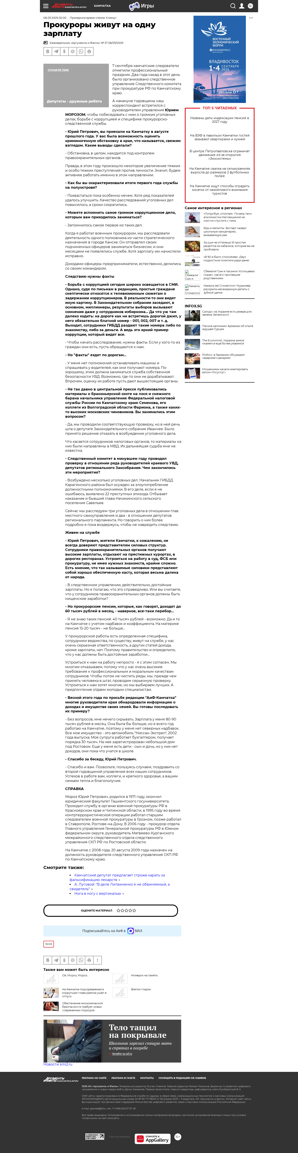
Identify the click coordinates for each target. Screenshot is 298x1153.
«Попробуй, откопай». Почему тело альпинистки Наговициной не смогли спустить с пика (228, 217)
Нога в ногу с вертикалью (97, 893)
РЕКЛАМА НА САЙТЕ (94, 1078)
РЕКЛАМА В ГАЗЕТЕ (123, 1078)
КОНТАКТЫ (147, 1078)
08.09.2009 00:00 (54, 17)
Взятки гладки (141, 989)
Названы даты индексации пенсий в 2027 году (219, 120)
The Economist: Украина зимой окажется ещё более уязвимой (223, 342)
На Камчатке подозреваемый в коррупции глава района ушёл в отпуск (84, 993)
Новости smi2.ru (57, 1064)
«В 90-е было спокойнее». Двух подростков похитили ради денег (227, 258)
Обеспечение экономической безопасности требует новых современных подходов (82, 1007)
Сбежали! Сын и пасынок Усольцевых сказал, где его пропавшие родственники (229, 275)
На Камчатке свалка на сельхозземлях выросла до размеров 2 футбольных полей (219, 172)
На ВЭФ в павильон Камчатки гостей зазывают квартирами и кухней (220, 137)
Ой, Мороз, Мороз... (75, 975)
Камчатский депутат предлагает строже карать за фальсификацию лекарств (117, 877)
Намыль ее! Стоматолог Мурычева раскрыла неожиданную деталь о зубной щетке (227, 289)
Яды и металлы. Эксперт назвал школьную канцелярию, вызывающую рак (225, 231)
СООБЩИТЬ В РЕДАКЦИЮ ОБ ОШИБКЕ (182, 1078)
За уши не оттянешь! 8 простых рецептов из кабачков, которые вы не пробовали (229, 246)
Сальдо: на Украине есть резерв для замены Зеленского (227, 313)
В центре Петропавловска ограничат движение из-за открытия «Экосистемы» (220, 155)
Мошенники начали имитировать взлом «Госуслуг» (225, 371)
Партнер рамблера (119, 1136)
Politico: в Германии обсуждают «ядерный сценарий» (223, 356)
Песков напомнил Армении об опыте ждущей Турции (227, 328)
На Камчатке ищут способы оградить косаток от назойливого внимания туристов (220, 189)
